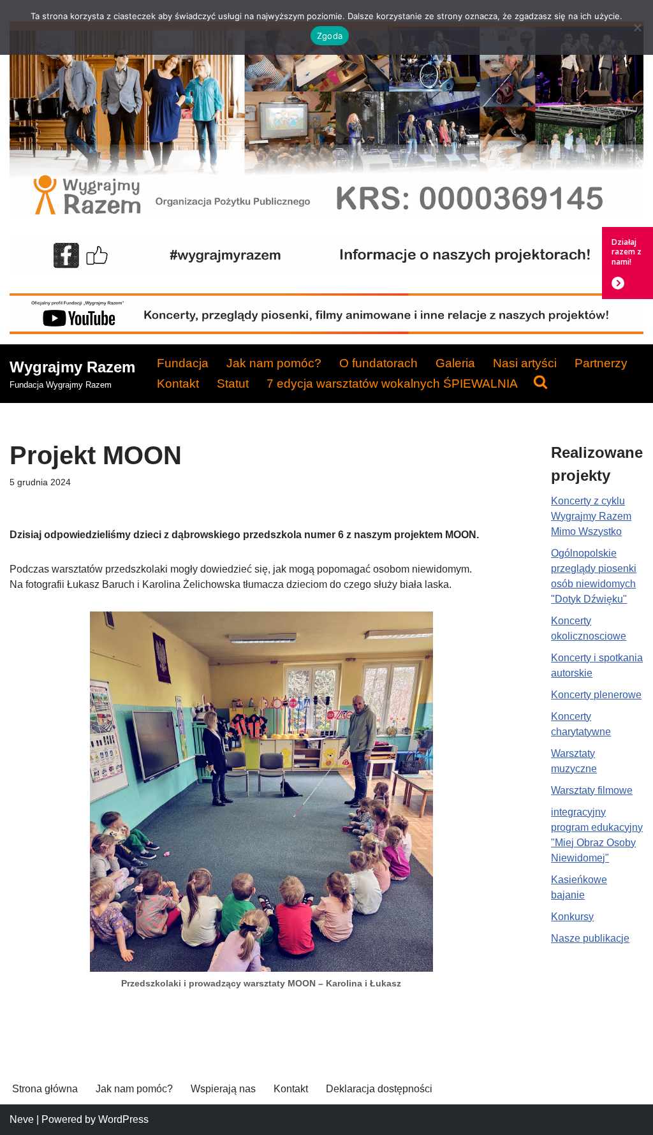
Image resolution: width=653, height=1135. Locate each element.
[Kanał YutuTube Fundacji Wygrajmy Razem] (326, 330)
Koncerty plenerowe (596, 694)
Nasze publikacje (590, 938)
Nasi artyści (525, 363)
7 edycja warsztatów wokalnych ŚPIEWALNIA (392, 383)
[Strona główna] (326, 214)
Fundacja (183, 363)
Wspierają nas (223, 1088)
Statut (233, 383)
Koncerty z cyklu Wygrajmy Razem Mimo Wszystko (591, 516)
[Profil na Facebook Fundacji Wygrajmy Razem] (326, 268)
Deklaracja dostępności (379, 1088)
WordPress (123, 1119)
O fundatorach (378, 363)
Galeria (455, 363)
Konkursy (572, 916)
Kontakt (178, 383)
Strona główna (45, 1088)
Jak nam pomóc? (273, 363)
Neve (22, 1119)
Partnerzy (601, 363)
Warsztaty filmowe (592, 790)
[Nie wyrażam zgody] (637, 27)
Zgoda (329, 36)
